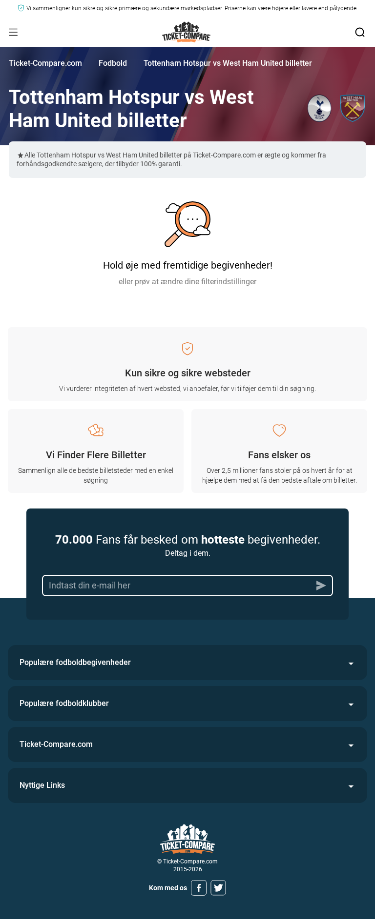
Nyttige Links (42, 785)
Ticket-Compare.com (45, 63)
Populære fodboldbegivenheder (75, 662)
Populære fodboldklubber (64, 703)
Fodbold (113, 63)
